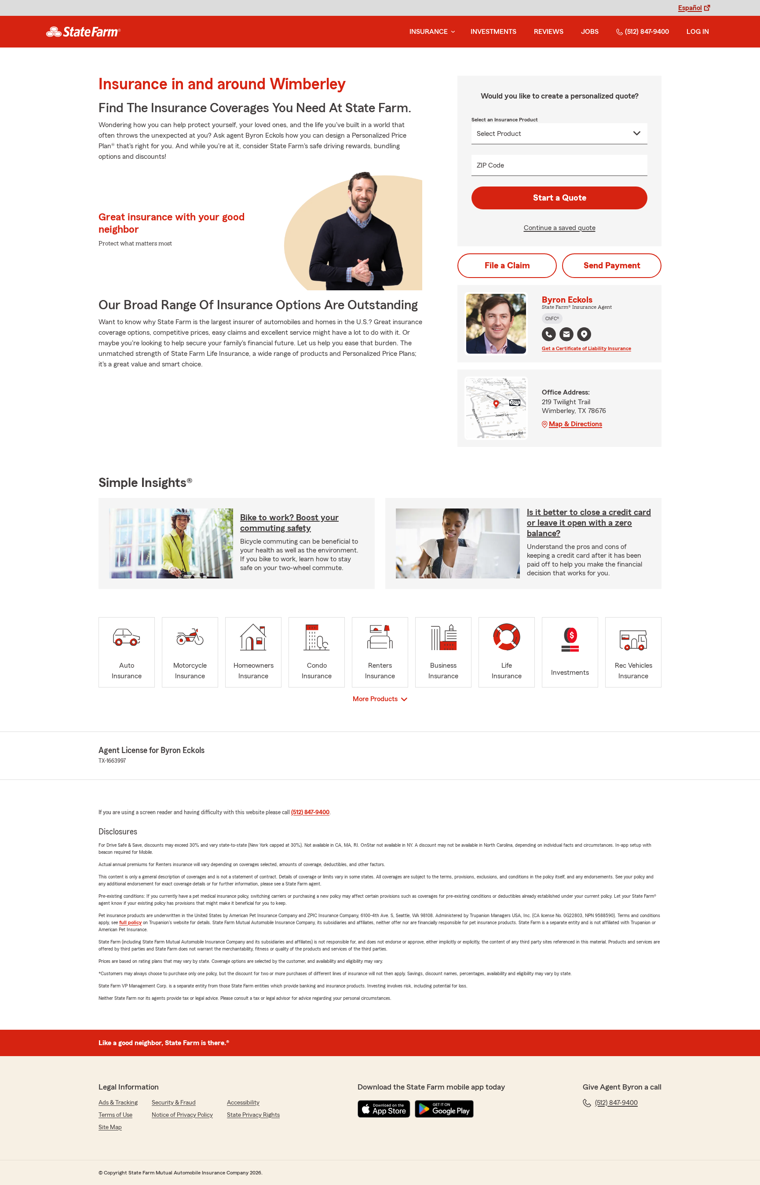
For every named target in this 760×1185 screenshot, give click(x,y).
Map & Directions (575, 424)
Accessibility (243, 1103)
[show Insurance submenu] (451, 32)
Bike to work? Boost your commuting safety (289, 523)
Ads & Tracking (118, 1103)
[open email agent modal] (566, 335)
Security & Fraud (174, 1103)
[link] (83, 31)
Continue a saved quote (560, 227)
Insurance (428, 31)
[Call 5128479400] (549, 334)
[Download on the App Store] (384, 1109)
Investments (493, 31)
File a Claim (507, 265)
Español (690, 7)
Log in (698, 31)
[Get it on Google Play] (444, 1109)
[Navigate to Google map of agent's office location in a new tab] (584, 334)
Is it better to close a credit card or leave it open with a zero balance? (589, 523)
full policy (130, 922)
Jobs (590, 31)
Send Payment (612, 265)
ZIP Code (490, 165)
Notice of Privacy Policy (182, 1115)
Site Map (110, 1127)
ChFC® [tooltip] (552, 318)
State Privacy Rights (253, 1115)
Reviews (548, 31)
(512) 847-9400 (647, 31)
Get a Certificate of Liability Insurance (586, 348)
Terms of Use (115, 1115)
